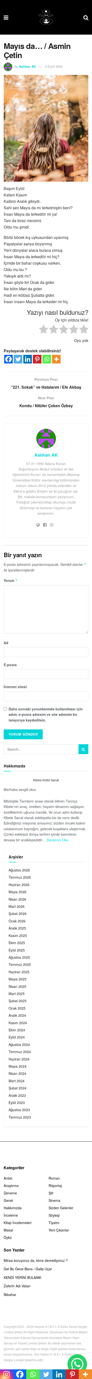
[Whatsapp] (46, 359)
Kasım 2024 (18, 1022)
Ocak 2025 (17, 1008)
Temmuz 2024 (20, 1051)
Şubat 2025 (17, 1000)
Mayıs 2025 (17, 978)
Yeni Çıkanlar (59, 1230)
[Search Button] (83, 749)
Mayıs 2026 (17, 891)
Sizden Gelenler (61, 1207)
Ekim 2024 (17, 1029)
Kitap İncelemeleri (17, 1222)
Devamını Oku (57, 839)
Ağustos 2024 (19, 1044)
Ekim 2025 (17, 942)
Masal (8, 1230)
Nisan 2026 (17, 899)
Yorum (11, 580)
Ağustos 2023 (19, 1109)
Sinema (54, 1200)
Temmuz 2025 (20, 964)
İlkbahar (10, 1294)
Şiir (51, 1192)
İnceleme (11, 1215)
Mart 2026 (17, 906)
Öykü (8, 1237)
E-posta (10, 664)
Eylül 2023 (17, 1102)
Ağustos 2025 (19, 957)
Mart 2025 (17, 993)
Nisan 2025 (17, 986)
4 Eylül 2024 (54, 66)
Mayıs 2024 (17, 1066)
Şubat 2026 (17, 913)
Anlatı (8, 1178)
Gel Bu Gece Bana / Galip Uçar (28, 1268)
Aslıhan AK (27, 66)
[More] (56, 359)
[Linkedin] (27, 359)
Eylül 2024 (17, 1037)
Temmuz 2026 (20, 877)
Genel (8, 1200)
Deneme (10, 1192)
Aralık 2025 (17, 928)
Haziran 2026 (19, 884)
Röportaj (55, 1185)
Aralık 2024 (17, 1015)
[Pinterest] (37, 359)
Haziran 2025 (19, 971)
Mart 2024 (17, 1080)
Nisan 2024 (17, 1073)
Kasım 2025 (18, 935)
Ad (6, 642)
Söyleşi (54, 1215)
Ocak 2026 (17, 920)
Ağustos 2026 (19, 870)
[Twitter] (18, 359)
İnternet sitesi (15, 686)
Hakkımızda (13, 1207)
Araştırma (11, 1185)
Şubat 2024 (17, 1087)
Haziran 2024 (19, 1059)
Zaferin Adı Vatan (17, 1285)
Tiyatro (54, 1222)
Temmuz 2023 (20, 1117)
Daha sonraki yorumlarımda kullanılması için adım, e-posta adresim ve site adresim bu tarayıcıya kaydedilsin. (46, 714)
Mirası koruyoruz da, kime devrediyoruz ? (36, 1260)
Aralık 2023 (17, 1095)
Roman (54, 1178)
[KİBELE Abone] (77, 1364)
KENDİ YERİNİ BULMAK (22, 1277)
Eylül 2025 (17, 950)
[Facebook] (8, 359)
